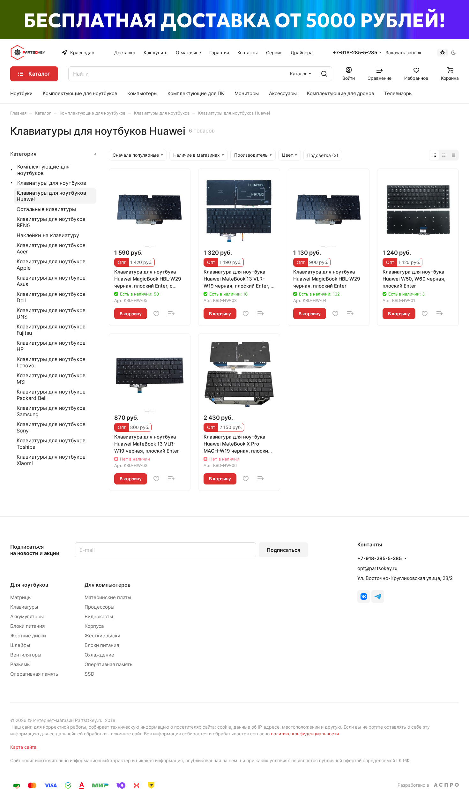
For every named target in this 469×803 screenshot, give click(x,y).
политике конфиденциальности (305, 733)
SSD (89, 674)
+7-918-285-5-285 (355, 53)
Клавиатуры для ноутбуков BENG (51, 222)
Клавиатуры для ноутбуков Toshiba (51, 443)
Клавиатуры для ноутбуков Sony (51, 427)
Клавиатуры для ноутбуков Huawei (51, 196)
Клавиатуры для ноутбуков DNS (51, 313)
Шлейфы (20, 645)
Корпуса (94, 626)
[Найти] (324, 73)
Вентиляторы (25, 655)
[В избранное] (156, 313)
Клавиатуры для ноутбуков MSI (51, 378)
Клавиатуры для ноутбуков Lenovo (51, 362)
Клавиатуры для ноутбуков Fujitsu (51, 329)
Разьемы (20, 664)
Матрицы (21, 597)
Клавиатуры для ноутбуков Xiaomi (51, 460)
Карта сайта (23, 747)
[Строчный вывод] (444, 155)
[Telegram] (377, 596)
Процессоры (99, 607)
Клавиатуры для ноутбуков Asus (51, 280)
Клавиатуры (24, 607)
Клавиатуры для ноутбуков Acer (51, 248)
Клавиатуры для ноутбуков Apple (51, 264)
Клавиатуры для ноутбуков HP (51, 346)
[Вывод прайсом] (453, 155)
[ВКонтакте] (363, 596)
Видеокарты (99, 616)
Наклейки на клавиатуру (48, 235)
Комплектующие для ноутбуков (43, 169)
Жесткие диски (28, 636)
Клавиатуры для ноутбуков (51, 183)
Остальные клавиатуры (46, 209)
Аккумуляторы (27, 616)
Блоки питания (27, 626)
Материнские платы (108, 597)
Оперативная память (34, 674)
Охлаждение (99, 655)
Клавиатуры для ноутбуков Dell (51, 297)
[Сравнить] (171, 313)
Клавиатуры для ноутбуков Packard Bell (51, 394)
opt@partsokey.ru (377, 568)
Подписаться (283, 550)
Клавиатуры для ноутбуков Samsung (51, 411)
